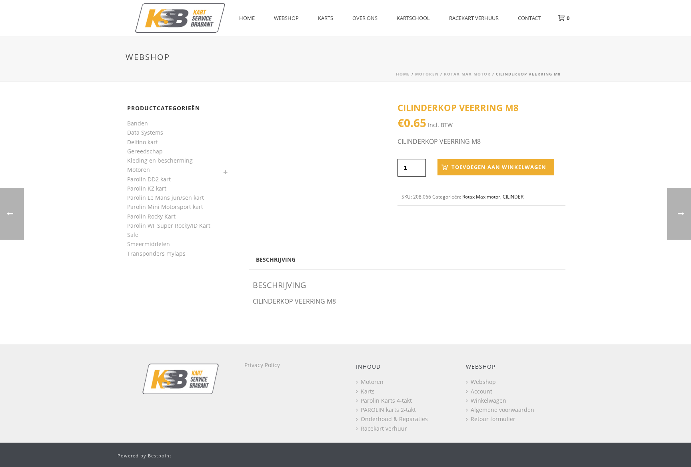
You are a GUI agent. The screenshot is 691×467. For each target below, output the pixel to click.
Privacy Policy (262, 365)
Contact (529, 18)
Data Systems (145, 132)
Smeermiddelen (148, 244)
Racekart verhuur (474, 18)
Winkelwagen (488, 400)
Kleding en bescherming (160, 160)
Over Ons (364, 18)
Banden (137, 123)
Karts (325, 18)
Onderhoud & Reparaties (394, 419)
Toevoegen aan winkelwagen (498, 167)
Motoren (427, 74)
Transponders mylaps (156, 253)
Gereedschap (145, 151)
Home (247, 18)
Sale (132, 234)
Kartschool (413, 18)
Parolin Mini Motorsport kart (165, 207)
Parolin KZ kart (146, 188)
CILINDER (513, 196)
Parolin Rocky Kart (151, 216)
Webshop (286, 18)
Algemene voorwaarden (502, 409)
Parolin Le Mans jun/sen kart (165, 197)
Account (481, 391)
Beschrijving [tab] (276, 259)
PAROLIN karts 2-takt (388, 409)
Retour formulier (493, 419)
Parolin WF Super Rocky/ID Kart (168, 225)
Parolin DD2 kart (149, 179)
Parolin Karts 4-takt (386, 400)
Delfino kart (142, 142)
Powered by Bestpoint (145, 456)
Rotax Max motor (467, 74)
